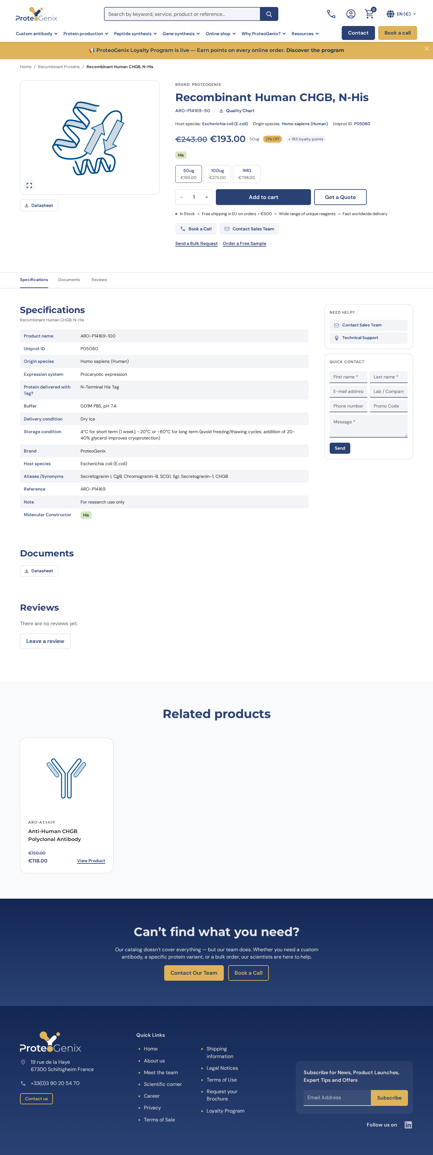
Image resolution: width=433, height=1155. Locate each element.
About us (154, 1060)
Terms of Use (222, 1079)
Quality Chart (240, 110)
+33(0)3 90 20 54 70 (55, 1083)
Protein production (83, 33)
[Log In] (351, 14)
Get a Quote (340, 197)
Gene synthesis (179, 33)
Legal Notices (222, 1068)
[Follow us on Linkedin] (408, 1125)
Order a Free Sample (244, 243)
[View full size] (29, 185)
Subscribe (389, 1097)
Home (25, 66)
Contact (358, 32)
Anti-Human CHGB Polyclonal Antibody (54, 835)
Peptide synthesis (133, 33)
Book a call (398, 32)
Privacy (152, 1107)
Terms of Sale (159, 1119)
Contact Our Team (194, 972)
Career (152, 1096)
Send (340, 448)
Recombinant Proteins (59, 66)
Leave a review (45, 641)
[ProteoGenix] (36, 14)
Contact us (36, 1098)
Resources (302, 33)
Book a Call (248, 972)
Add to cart (263, 197)
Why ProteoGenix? (261, 33)
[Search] (269, 14)
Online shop (218, 33)
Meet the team (161, 1072)
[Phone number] (332, 14)
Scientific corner (163, 1084)
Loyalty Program (225, 1110)
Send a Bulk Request (196, 243)
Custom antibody (34, 33)
